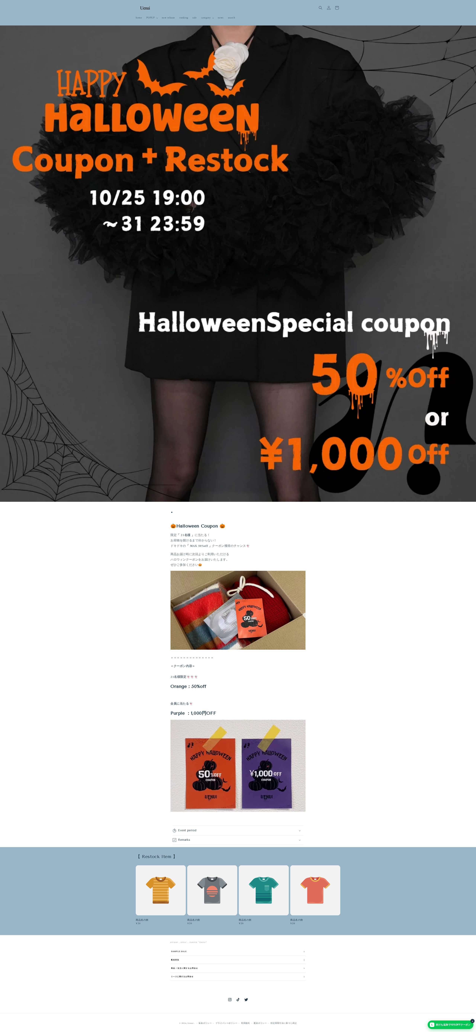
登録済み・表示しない (238, 540)
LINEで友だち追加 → (238, 530)
